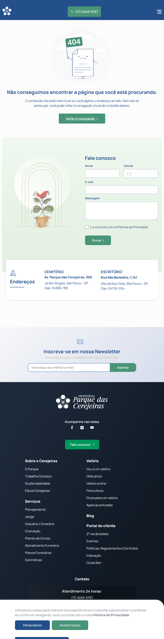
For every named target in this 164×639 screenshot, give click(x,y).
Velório (92, 460)
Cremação (32, 531)
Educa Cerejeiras (37, 490)
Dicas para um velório (102, 498)
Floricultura (94, 490)
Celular (128, 166)
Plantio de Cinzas (37, 538)
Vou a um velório (98, 469)
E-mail (89, 182)
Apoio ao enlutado (99, 505)
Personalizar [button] (32, 625)
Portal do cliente (100, 525)
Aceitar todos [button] (70, 625)
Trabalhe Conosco (38, 476)
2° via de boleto (97, 534)
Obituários (94, 476)
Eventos (92, 541)
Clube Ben (93, 563)
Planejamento (35, 509)
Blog (90, 515)
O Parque (32, 469)
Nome (89, 166)
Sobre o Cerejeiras (41, 460)
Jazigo (29, 516)
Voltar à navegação (80, 118)
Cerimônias (33, 560)
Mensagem (92, 198)
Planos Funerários (38, 552)
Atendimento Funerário (42, 545)
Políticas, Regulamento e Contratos (112, 548)
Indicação (93, 555)
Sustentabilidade (37, 483)
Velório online (96, 483)
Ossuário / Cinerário (39, 524)
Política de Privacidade (111, 615)
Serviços (32, 501)
